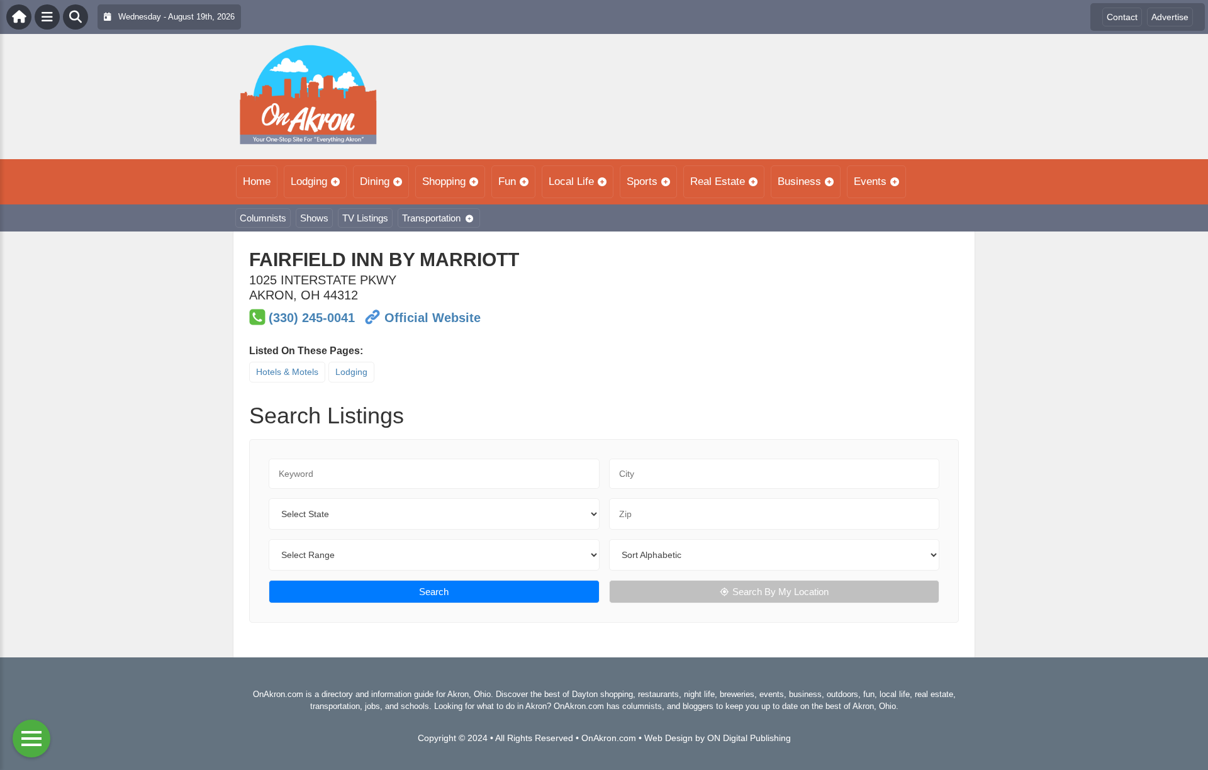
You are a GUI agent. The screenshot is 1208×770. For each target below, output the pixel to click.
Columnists (263, 218)
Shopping (444, 181)
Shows (314, 218)
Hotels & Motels (287, 372)
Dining (374, 181)
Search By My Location (780, 591)
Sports (642, 181)
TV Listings (365, 218)
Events (870, 181)
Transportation (431, 218)
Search (434, 591)
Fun (507, 181)
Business (799, 181)
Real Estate (717, 181)
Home (257, 181)
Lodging (309, 181)
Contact (1122, 17)
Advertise (1169, 17)
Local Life (571, 181)
